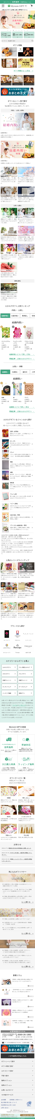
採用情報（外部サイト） (16, 1100)
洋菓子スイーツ (7, 680)
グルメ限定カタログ (24, 667)
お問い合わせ (4, 1108)
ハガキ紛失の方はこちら (17, 1056)
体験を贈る (31, 34)
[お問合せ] (17, 1116)
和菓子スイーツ (23, 680)
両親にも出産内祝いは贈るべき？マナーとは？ (17, 919)
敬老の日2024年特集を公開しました (20, 848)
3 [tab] (13, 30)
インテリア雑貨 (7, 693)
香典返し (25, 316)
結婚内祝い (5, 316)
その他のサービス (7, 1095)
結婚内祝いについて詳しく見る (19, 354)
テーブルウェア (23, 687)
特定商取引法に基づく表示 (8, 1105)
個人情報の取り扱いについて (9, 1102)
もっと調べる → (27, 902)
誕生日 (25, 372)
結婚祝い (5, 372)
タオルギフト (6, 674)
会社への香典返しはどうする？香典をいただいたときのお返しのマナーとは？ (17, 956)
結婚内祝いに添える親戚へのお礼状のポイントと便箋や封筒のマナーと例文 (17, 885)
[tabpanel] (17, 20)
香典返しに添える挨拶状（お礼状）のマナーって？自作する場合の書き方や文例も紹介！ (16, 951)
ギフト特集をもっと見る (22, 71)
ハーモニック (22, 705)
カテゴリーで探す (7, 1071)
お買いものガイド (7, 1090)
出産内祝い (15, 316)
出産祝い (15, 372)
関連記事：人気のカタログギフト (20, 359)
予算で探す (5, 1076)
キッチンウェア (7, 687)
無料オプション (6, 1080)
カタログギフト (7, 667)
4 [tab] (16, 30)
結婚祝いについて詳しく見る (19, 407)
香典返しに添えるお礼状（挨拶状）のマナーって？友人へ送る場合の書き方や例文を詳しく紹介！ (17, 961)
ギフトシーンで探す (8, 1061)
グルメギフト (22, 674)
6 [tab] (22, 30)
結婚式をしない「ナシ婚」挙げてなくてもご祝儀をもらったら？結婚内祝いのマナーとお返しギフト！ (17, 891)
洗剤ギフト (22, 693)
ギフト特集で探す (7, 1066)
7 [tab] (24, 30)
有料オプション (6, 1085)
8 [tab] (27, 30)
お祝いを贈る (18, 34)
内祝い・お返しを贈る (7, 34)
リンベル (15, 705)
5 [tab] (19, 30)
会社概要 (3, 1100)
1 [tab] (8, 30)
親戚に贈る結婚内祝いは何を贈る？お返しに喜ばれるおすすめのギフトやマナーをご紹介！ (17, 897)
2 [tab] (10, 30)
